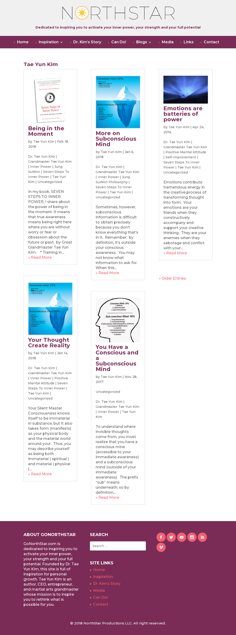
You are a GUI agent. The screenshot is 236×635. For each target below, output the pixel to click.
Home (23, 42)
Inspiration (49, 42)
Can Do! (118, 42)
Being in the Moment (46, 131)
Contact (211, 42)
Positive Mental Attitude (185, 152)
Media (168, 42)
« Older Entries (172, 278)
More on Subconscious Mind (116, 139)
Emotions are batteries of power (183, 114)
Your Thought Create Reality (49, 342)
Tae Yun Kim (43, 141)
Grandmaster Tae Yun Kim (50, 161)
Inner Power (40, 167)
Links (189, 42)
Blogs (141, 42)
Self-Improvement (180, 157)
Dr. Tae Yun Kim (41, 156)
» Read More (40, 257)
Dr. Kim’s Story (87, 42)
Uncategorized (50, 182)
